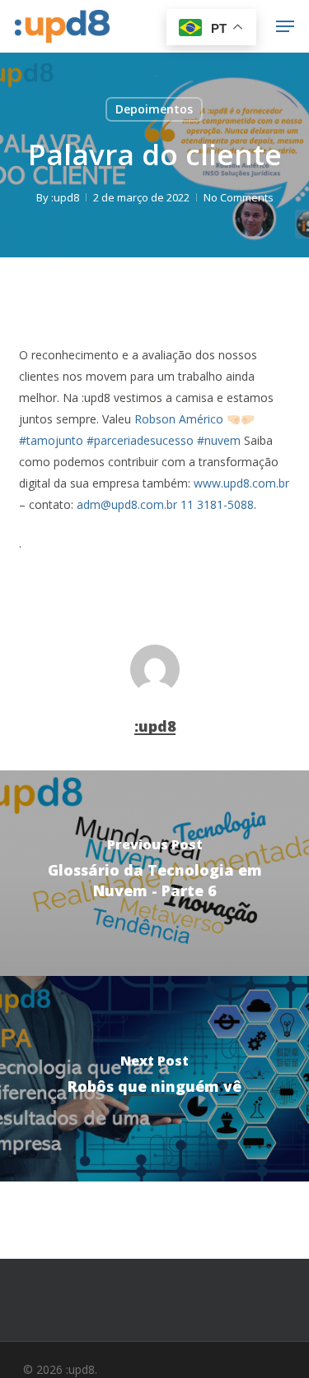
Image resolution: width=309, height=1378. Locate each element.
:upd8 (65, 197)
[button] (285, 26)
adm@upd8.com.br (127, 504)
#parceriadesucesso (140, 440)
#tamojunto (51, 440)
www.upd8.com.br (241, 483)
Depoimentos (154, 109)
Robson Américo (178, 419)
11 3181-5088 (217, 504)
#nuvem (219, 440)
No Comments (239, 197)
